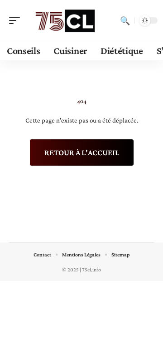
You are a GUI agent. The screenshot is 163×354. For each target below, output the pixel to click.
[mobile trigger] (16, 20)
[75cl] (65, 20)
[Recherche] (125, 20)
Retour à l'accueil (81, 152)
